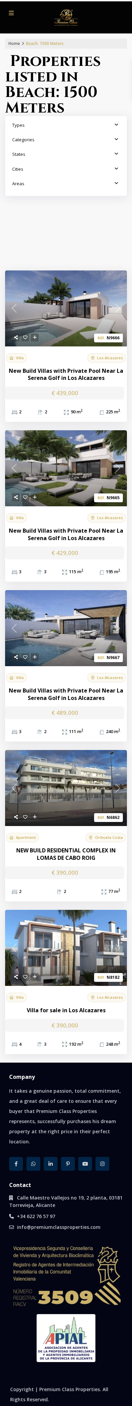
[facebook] (16, 1164)
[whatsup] (33, 1164)
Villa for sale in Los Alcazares (66, 1010)
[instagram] (102, 1164)
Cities (17, 169)
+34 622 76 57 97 (36, 1216)
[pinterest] (68, 1164)
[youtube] (85, 1164)
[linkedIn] (51, 1164)
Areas (18, 183)
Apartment (26, 837)
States (18, 154)
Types (18, 125)
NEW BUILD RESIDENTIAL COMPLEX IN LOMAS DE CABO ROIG (66, 854)
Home (14, 43)
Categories (23, 140)
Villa (20, 358)
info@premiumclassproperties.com (59, 1227)
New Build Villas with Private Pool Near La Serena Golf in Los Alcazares (66, 374)
